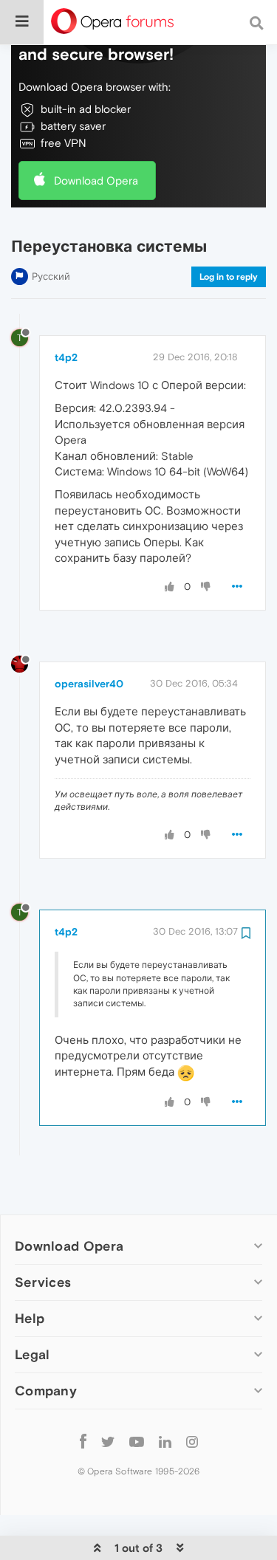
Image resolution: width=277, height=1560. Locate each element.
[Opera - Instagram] (192, 1440)
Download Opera (96, 180)
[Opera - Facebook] (83, 1441)
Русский (51, 276)
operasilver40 (89, 684)
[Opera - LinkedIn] (165, 1440)
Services (43, 1282)
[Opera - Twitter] (108, 1440)
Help (29, 1318)
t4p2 (66, 357)
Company (46, 1390)
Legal (32, 1354)
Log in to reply (228, 277)
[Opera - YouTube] (136, 1440)
